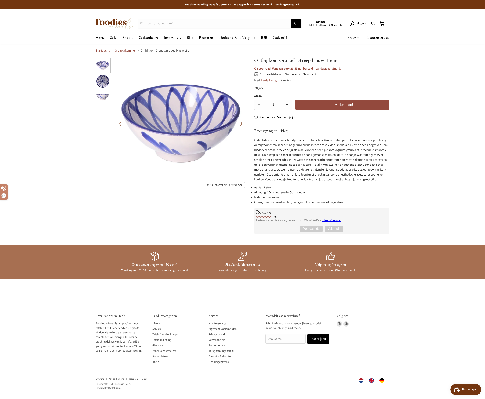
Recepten (206, 38)
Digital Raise (114, 388)
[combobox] (362, 380)
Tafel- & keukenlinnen (165, 334)
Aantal (258, 95)
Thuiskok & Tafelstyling (237, 38)
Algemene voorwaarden (223, 329)
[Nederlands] (362, 380)
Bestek (156, 362)
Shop (127, 38)
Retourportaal (217, 345)
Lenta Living (269, 80)
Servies (156, 329)
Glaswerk (157, 345)
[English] (372, 380)
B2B (264, 38)
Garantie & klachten (220, 356)
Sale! (113, 38)
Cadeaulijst (281, 38)
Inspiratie (172, 38)
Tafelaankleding (161, 340)
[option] (372, 380)
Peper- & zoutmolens (164, 351)
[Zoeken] (296, 23)
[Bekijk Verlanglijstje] (373, 23)
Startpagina (103, 50)
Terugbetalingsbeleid (221, 351)
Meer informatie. (331, 220)
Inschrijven (318, 338)
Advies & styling (116, 379)
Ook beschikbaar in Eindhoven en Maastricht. (288, 74)
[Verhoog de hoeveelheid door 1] (287, 105)
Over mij (354, 38)
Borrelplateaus (161, 356)
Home (100, 38)
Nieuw (156, 323)
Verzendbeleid (217, 340)
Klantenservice (378, 38)
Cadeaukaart (148, 38)
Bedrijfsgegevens (219, 362)
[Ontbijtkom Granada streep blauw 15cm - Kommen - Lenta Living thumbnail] (102, 65)
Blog (190, 38)
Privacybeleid (217, 334)
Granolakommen (125, 50)
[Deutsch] (383, 380)
